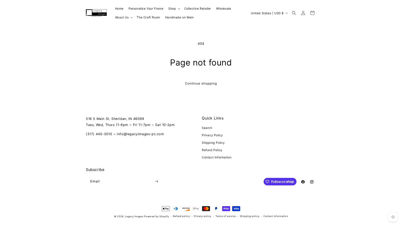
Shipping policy (249, 216)
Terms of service (225, 216)
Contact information (275, 216)
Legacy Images (134, 216)
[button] (174, 8)
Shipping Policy (213, 142)
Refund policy (181, 216)
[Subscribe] (156, 181)
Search (207, 128)
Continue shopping (201, 83)
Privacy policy (202, 216)
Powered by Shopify (156, 216)
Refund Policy (212, 150)
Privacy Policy (212, 135)
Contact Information (216, 157)
